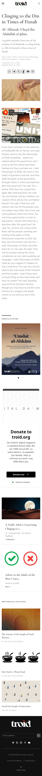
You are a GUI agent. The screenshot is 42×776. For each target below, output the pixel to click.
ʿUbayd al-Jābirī (24, 59)
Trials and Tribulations (10, 59)
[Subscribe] (38, 735)
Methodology (33, 57)
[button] (3, 3)
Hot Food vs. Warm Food (13, 671)
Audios (8, 57)
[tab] (15, 377)
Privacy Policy (30, 761)
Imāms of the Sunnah (20, 57)
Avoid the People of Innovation (16, 706)
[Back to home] (21, 3)
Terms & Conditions (14, 761)
